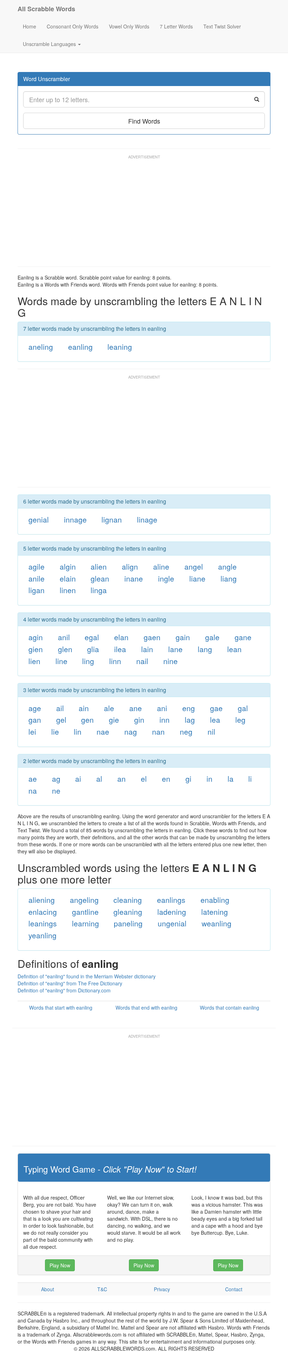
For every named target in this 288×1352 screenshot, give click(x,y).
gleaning (127, 911)
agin (35, 637)
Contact (233, 1289)
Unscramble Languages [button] (50, 43)
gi (188, 778)
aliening (41, 899)
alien (99, 566)
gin (139, 719)
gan (34, 719)
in (209, 778)
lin (77, 731)
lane (175, 649)
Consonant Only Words (72, 26)
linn (115, 661)
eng (188, 708)
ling (88, 661)
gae (216, 708)
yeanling (42, 935)
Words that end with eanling (146, 1007)
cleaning (127, 899)
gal (243, 708)
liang (229, 578)
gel (61, 719)
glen (65, 649)
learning (85, 923)
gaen (152, 637)
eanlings (171, 899)
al (99, 778)
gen (87, 719)
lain (147, 649)
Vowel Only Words (129, 26)
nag (130, 731)
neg (186, 731)
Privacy (162, 1289)
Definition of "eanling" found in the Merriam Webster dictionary (87, 976)
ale (109, 708)
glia (93, 649)
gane (243, 637)
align (130, 566)
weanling (216, 923)
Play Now (60, 1265)
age (34, 708)
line (61, 661)
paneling (128, 923)
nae (103, 731)
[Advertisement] (145, 214)
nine (170, 661)
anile (36, 578)
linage (147, 519)
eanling (80, 346)
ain (84, 708)
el (144, 778)
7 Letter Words (176, 26)
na (32, 790)
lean (234, 649)
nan (158, 731)
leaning (119, 346)
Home (29, 26)
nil (211, 731)
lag (190, 719)
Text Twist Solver (222, 26)
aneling (40, 346)
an (121, 778)
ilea (120, 649)
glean (100, 578)
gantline (85, 911)
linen (68, 590)
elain (68, 578)
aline (161, 566)
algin (68, 566)
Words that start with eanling (60, 1007)
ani (162, 708)
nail (142, 661)
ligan (36, 590)
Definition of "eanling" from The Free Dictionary (70, 983)
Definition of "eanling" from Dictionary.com (64, 990)
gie (114, 719)
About (47, 1289)
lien (34, 661)
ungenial (172, 923)
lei (32, 731)
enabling (215, 899)
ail (60, 708)
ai (78, 778)
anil (64, 637)
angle (227, 566)
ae (32, 778)
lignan (112, 519)
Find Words (144, 120)
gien (35, 649)
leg (240, 719)
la (231, 778)
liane (197, 578)
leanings (42, 923)
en (166, 778)
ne (56, 790)
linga (99, 590)
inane (133, 578)
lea (215, 719)
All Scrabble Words (46, 8)
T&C (102, 1289)
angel (193, 566)
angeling (84, 899)
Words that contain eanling (229, 1007)
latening (214, 911)
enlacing (42, 911)
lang (205, 649)
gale (212, 637)
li (250, 778)
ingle (166, 578)
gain (183, 637)
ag (56, 778)
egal (92, 637)
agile (36, 566)
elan (121, 637)
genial (38, 519)
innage (75, 519)
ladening (171, 911)
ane (135, 708)
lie (55, 731)
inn (164, 719)
